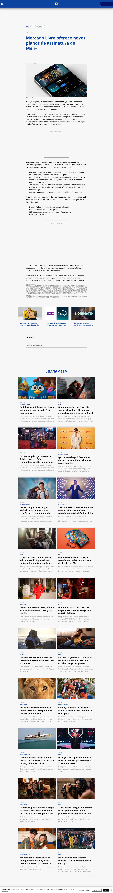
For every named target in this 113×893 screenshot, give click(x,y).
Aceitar (106, 890)
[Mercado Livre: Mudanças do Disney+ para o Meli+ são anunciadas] (56, 313)
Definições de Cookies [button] (84, 890)
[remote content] (56, 144)
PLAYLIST (60, 654)
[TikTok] (2, 4)
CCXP (59, 554)
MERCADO (22, 654)
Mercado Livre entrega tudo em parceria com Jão (29, 324)
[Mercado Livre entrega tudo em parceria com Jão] (30, 313)
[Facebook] (27, 26)
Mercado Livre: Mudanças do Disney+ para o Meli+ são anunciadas (56, 324)
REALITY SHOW (23, 604)
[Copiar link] (43, 26)
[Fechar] (111, 890)
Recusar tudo (96, 890)
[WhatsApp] (33, 26)
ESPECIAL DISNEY (23, 704)
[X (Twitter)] (30, 26)
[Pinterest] (40, 26)
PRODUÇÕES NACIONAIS (25, 404)
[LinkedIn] (36, 26)
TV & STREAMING (61, 504)
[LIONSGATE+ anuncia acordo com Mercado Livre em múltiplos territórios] (83, 313)
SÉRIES (59, 804)
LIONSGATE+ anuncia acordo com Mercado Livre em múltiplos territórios (83, 324)
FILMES (59, 404)
